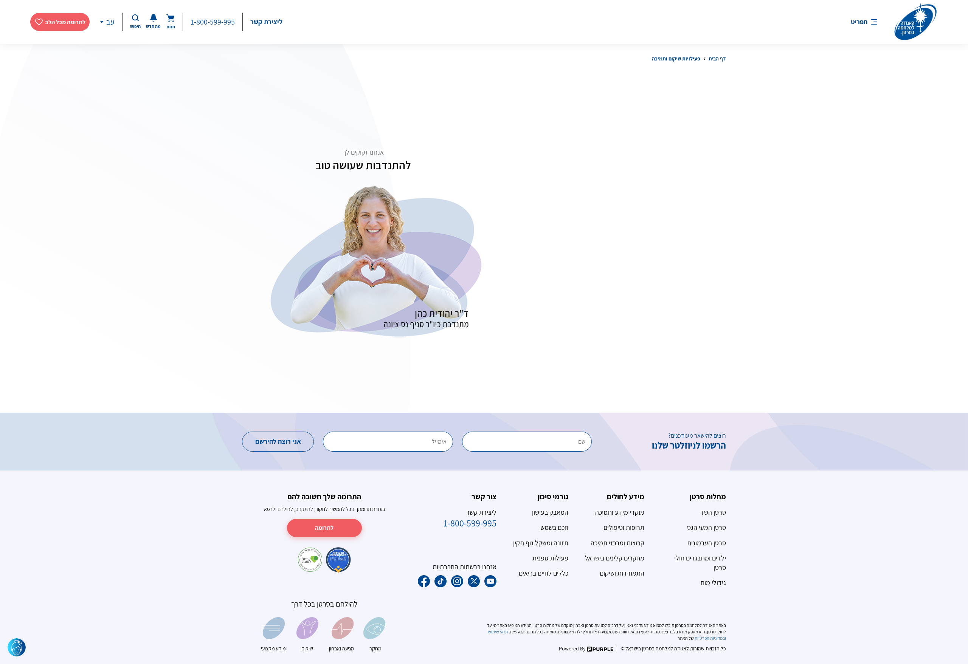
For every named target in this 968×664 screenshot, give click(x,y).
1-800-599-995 (213, 22)
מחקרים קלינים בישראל (614, 558)
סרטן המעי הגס (706, 527)
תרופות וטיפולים (623, 527)
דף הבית (717, 58)
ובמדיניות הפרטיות (710, 638)
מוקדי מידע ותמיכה (619, 512)
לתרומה (324, 528)
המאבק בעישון (550, 512)
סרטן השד (713, 512)
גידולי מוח (713, 582)
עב (110, 22)
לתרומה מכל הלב (65, 22)
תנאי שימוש (498, 632)
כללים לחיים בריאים (543, 573)
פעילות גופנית (550, 558)
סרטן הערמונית (706, 543)
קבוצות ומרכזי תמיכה (617, 543)
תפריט (859, 21)
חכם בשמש (554, 527)
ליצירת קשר (266, 21)
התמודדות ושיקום (622, 573)
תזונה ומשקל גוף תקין (540, 543)
